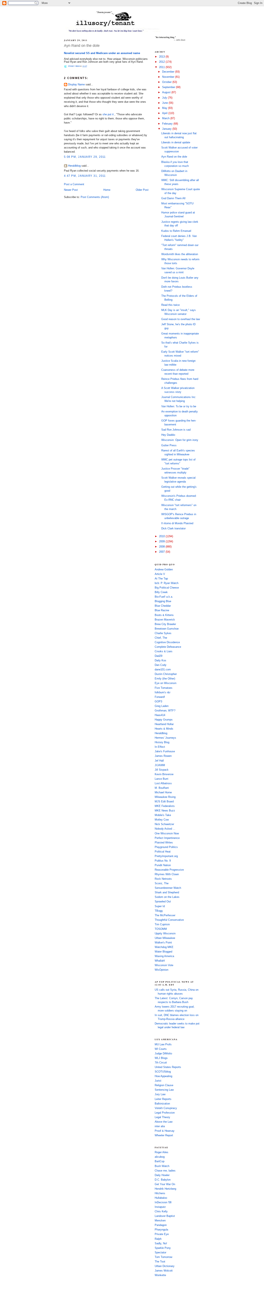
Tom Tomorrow (163, 1257)
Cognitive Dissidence (167, 642)
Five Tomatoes (163, 687)
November (168, 76)
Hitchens (160, 1193)
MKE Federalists (165, 806)
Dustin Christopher (166, 674)
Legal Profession (165, 1112)
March (166, 118)
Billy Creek (161, 592)
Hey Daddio (168, 434)
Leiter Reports (163, 1099)
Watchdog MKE (164, 947)
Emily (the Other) (165, 678)
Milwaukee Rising (165, 797)
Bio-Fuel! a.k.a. (164, 596)
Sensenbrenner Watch (168, 888)
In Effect (160, 746)
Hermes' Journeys (165, 737)
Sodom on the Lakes (167, 897)
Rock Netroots (163, 878)
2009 (162, 541)
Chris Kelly (161, 1211)
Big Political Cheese (167, 587)
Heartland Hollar (164, 724)
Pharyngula (161, 1229)
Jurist (158, 1080)
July (165, 97)
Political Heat (163, 851)
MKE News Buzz (165, 810)
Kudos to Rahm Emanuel (176, 231)
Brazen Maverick (165, 619)
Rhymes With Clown (167, 874)
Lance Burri (161, 778)
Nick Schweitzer (164, 824)
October (167, 82)
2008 (162, 546)
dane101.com (163, 669)
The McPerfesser (165, 915)
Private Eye (162, 1234)
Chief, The (161, 637)
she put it (108, 114)
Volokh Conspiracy (166, 1108)
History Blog (162, 742)
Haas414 (160, 715)
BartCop (159, 1161)
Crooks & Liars (163, 651)
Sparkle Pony (163, 1248)
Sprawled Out (163, 901)
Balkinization (162, 1103)
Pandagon (161, 1225)
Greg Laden (162, 706)
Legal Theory (162, 1117)
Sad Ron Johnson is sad (176, 429)
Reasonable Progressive (169, 869)
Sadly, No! (161, 1243)
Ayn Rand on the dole (82, 46)
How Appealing (163, 1076)
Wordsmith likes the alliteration (179, 254)
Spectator (160, 1252)
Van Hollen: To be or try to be (178, 406)
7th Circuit (161, 1062)
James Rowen (163, 756)
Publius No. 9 (163, 860)
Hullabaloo (161, 1197)
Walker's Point (163, 942)
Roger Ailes (161, 1152)
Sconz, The (162, 883)
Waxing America (164, 956)
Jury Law (160, 1094)
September (169, 87)
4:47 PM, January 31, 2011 (85, 175)
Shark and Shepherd (167, 892)
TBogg (159, 910)
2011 (162, 67)
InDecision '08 (163, 1202)
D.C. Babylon (163, 1179)
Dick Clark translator (173, 528)
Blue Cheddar (163, 605)
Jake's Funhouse (165, 751)
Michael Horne (163, 792)
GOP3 (158, 701)
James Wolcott (164, 1270)
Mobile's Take (163, 815)
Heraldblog (74, 165)
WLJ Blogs (161, 1058)
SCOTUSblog (163, 1071)
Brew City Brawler (165, 624)
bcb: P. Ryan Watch (166, 583)
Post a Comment (74, 184)
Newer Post (71, 189)
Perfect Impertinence (167, 838)
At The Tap (161, 578)
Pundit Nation (163, 865)
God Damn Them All (173, 198)
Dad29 (158, 656)
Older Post (142, 189)
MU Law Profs (163, 1044)
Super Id (160, 906)
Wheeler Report (164, 1135)
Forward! (160, 697)
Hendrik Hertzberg (165, 1188)
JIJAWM (160, 765)
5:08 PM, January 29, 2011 (85, 156)
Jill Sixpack (162, 769)
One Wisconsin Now (167, 833)
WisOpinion (161, 969)
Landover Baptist (165, 1216)
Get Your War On (165, 1184)
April (165, 113)
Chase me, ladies (165, 1170)
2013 (162, 56)
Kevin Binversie (164, 774)
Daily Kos (160, 660)
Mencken (160, 1220)
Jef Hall (159, 760)
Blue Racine (162, 610)
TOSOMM (161, 929)
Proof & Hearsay (164, 1130)
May (165, 108)
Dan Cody (160, 665)
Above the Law (163, 1121)
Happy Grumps (164, 719)
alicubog (160, 1156)
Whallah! (160, 960)
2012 (162, 61)
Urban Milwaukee (165, 938)
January (167, 128)
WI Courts (161, 1049)
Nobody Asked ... (165, 828)
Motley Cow (162, 819)
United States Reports (168, 1067)
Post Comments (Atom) (95, 197)
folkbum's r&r (162, 692)
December (168, 71)
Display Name (76, 84)
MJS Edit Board (164, 801)
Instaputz (160, 1207)
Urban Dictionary (164, 1266)
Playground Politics (166, 847)
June (165, 102)
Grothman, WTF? (165, 710)
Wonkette (160, 1275)
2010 (162, 536)
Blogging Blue (163, 601)
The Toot (160, 1261)
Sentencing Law (164, 1089)
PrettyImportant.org (166, 856)
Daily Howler (162, 1175)
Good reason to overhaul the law (180, 319)
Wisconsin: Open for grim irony (179, 440)
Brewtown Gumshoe (167, 628)
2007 (162, 551)
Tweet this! (74, 66)
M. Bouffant (162, 788)
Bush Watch (162, 1166)
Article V (160, 574)
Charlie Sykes (163, 633)
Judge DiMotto (163, 1053)
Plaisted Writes (164, 842)
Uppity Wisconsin (165, 933)
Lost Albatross (163, 783)
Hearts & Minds (164, 728)
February (167, 123)
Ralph (158, 1238)
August (166, 92)
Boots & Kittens (164, 615)
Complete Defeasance (168, 646)
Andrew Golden (164, 569)
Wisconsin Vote (164, 965)
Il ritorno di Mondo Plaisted (177, 523)
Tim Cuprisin (162, 924)
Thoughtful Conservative (169, 919)
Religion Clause (164, 1085)
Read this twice (170, 305)
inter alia (160, 1126)
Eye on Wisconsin (165, 683)
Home (106, 189)
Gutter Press (169, 445)
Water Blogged (163, 951)
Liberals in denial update (175, 142)
